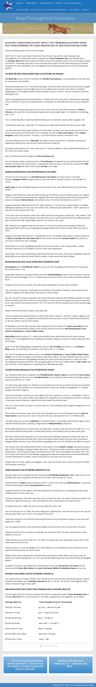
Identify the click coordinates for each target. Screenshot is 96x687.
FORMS (58, 3)
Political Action (37, 10)
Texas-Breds (31, 3)
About (19, 3)
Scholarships (23, 10)
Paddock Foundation (56, 10)
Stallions (73, 10)
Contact (85, 10)
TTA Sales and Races (72, 3)
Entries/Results (47, 3)
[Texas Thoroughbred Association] (8, 6)
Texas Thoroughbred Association (45, 18)
